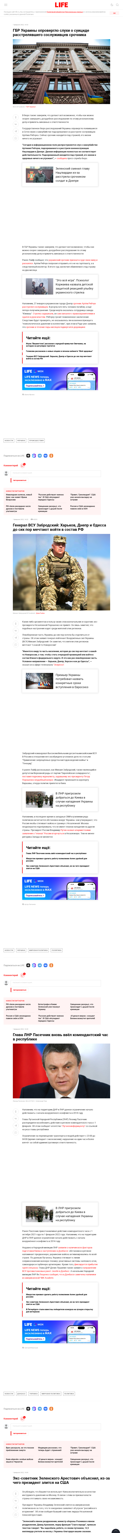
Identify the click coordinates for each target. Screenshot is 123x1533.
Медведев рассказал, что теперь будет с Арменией (50, 1449)
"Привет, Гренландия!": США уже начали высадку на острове (83, 497)
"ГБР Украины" (31, 107)
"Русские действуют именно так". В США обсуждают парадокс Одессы (51, 497)
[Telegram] (39, 455)
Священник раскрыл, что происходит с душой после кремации (50, 509)
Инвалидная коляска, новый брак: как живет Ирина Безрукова (19, 497)
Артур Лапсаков (30, 904)
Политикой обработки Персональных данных (65, 12)
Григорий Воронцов (31, 1348)
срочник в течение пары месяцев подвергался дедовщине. (56, 327)
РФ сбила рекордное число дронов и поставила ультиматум (18, 509)
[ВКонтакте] (45, 455)
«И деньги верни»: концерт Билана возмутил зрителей (82, 1017)
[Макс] (34, 455)
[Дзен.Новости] (28, 455)
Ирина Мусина (29, 394)
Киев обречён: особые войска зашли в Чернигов (19, 1460)
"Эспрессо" (58, 664)
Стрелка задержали (42, 313)
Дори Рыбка (40, 613)
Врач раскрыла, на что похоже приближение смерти (20, 1449)
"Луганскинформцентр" (73, 1126)
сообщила (62, 158)
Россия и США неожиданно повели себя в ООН (82, 507)
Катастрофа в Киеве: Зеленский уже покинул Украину (49, 1007)
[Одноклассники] (51, 455)
